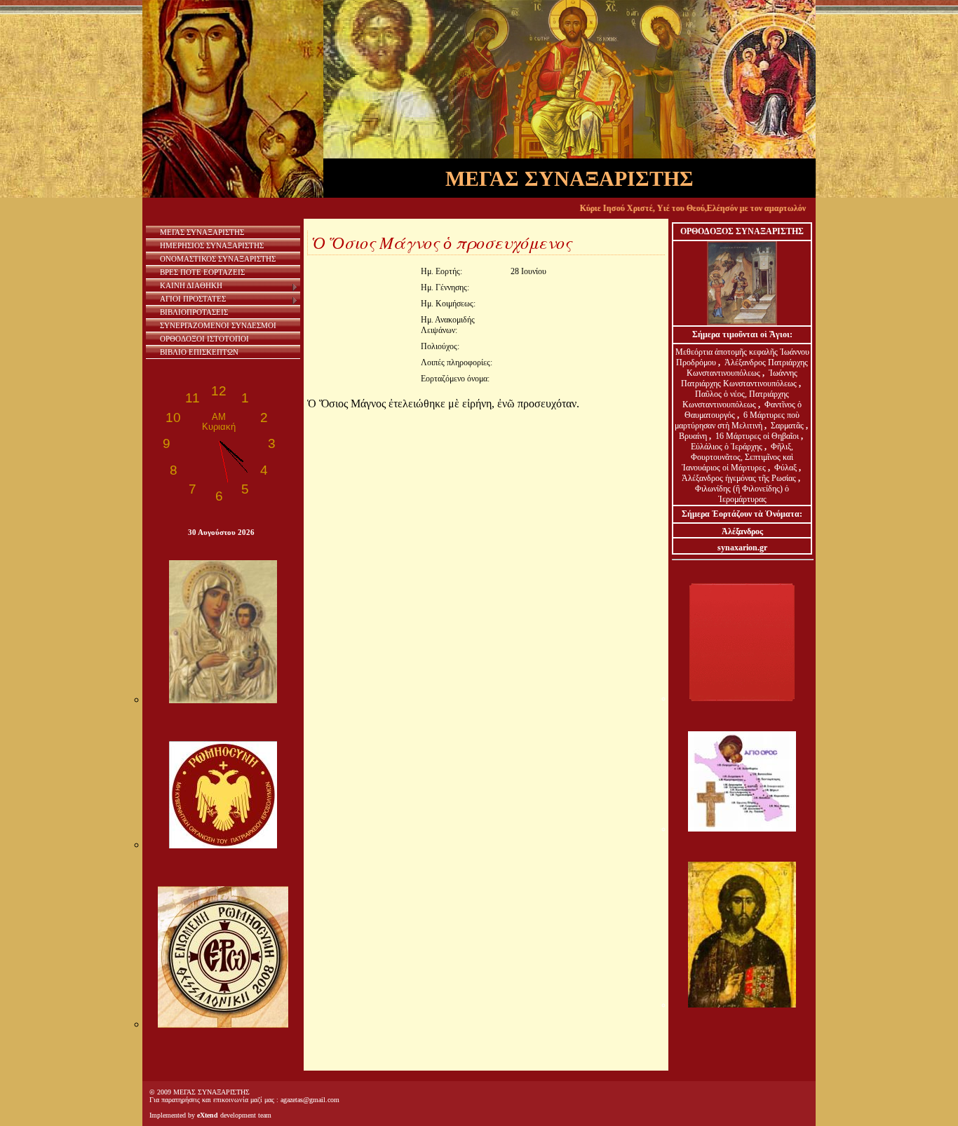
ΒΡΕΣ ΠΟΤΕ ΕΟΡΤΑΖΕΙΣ (202, 272)
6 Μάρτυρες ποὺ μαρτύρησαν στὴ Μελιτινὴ (737, 420)
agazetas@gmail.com (310, 1100)
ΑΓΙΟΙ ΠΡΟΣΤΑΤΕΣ (193, 298)
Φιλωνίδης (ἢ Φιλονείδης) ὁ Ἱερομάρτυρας (742, 494)
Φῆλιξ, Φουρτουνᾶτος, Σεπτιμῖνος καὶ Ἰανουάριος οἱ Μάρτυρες (738, 457)
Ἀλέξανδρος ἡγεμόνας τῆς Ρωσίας (739, 478)
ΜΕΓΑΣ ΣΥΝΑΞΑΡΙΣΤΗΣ (202, 232)
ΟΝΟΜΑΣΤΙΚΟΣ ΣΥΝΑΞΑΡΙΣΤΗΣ (218, 259)
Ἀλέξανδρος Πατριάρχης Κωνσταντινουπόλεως (747, 368)
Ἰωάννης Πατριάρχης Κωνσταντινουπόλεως (739, 378)
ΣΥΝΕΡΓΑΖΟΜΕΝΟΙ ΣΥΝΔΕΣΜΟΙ (218, 325)
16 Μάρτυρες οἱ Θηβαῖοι (757, 436)
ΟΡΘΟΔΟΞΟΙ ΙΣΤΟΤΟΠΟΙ (204, 338)
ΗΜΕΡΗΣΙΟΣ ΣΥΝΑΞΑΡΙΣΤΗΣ (212, 245)
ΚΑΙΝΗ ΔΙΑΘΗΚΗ (191, 285)
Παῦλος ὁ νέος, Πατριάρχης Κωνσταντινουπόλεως (735, 399)
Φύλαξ (786, 468)
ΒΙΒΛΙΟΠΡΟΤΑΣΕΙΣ (194, 312)
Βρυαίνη (694, 436)
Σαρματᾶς (788, 425)
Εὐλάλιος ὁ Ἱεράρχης (726, 447)
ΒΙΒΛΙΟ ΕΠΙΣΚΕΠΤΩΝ (199, 352)
